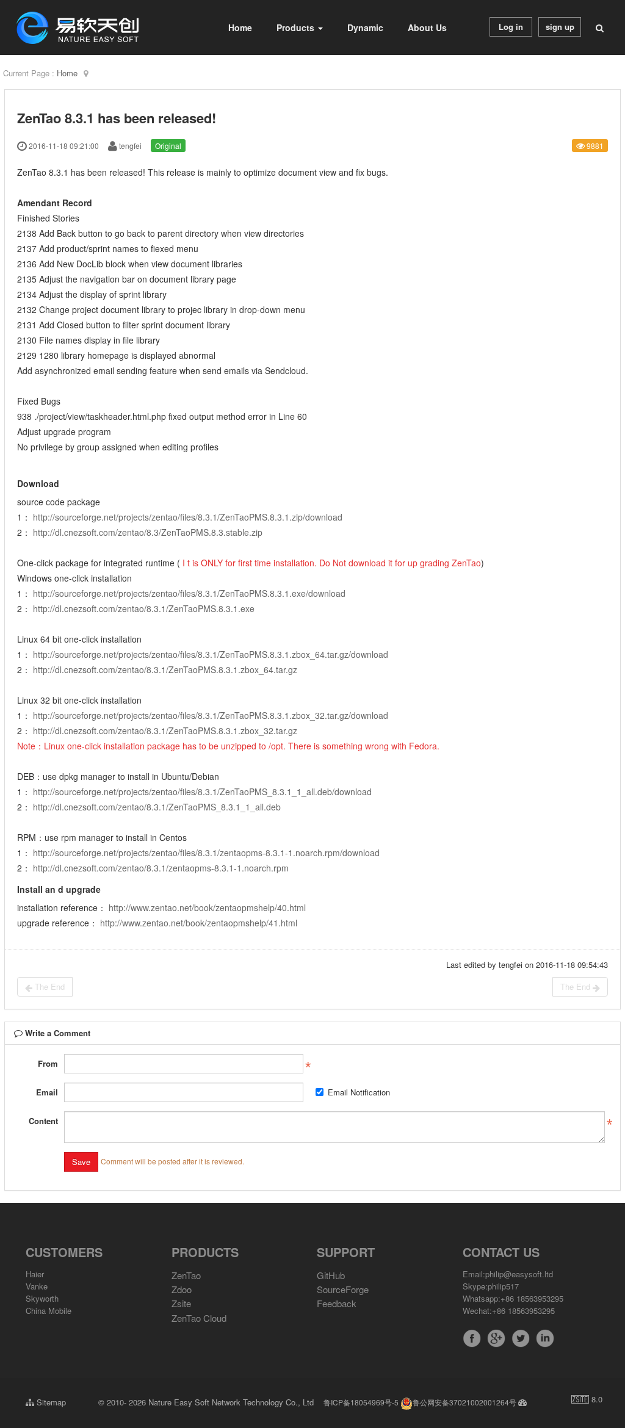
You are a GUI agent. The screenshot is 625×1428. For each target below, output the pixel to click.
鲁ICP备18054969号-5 (361, 1402)
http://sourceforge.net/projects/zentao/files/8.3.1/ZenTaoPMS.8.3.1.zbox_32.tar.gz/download (210, 715)
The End (48, 986)
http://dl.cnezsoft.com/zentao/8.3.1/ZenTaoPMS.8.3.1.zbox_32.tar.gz (165, 730)
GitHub (331, 1275)
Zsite (181, 1303)
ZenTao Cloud (199, 1317)
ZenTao (186, 1275)
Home (240, 27)
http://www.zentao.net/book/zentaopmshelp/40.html (207, 907)
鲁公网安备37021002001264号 (464, 1402)
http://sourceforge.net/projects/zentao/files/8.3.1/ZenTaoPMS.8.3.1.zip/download (187, 517)
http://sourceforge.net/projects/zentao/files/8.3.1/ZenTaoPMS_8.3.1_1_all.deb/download (202, 791)
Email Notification (359, 1092)
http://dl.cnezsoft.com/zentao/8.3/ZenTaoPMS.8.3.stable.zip (147, 532)
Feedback (336, 1303)
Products (296, 27)
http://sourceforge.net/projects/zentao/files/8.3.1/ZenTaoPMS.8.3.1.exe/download (189, 593)
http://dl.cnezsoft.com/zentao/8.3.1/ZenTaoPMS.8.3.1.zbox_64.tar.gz (165, 669)
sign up (560, 26)
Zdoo (182, 1289)
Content (43, 1121)
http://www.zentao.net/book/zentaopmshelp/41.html (198, 923)
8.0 (586, 1399)
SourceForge (343, 1289)
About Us (427, 27)
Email (47, 1092)
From (48, 1063)
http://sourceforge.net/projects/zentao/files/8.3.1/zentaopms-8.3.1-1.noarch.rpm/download (206, 852)
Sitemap (50, 1402)
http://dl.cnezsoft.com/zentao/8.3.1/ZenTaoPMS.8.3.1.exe (144, 608)
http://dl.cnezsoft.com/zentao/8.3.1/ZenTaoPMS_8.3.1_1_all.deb (157, 807)
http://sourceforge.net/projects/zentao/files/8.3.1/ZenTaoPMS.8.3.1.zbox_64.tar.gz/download (210, 654)
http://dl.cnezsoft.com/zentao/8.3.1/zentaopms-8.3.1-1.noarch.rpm (161, 868)
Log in (511, 26)
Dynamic (365, 27)
